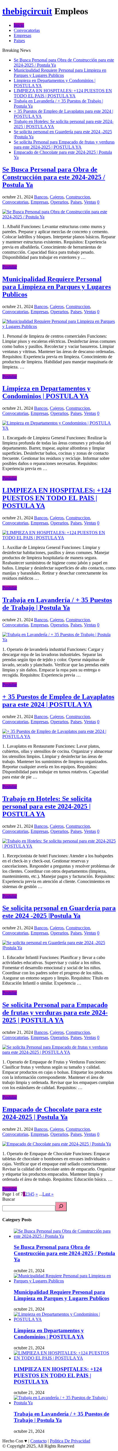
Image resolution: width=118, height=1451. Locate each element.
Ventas (90, 202)
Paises (19, 40)
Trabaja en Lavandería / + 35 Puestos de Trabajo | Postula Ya (57, 603)
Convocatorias (27, 30)
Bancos (41, 196)
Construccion (78, 196)
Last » (48, 1194)
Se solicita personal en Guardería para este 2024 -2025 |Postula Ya (59, 911)
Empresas (22, 35)
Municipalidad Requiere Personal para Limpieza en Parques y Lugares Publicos (60, 73)
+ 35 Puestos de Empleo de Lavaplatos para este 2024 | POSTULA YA (58, 700)
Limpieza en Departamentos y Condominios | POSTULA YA (46, 392)
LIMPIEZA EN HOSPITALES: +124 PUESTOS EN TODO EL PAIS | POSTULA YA (63, 93)
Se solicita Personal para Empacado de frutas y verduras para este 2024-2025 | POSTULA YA (64, 144)
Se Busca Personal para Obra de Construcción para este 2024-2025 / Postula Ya (53, 177)
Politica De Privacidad (70, 1440)
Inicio (19, 25)
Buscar (8, 1199)
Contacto (38, 1440)
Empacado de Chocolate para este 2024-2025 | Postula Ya (52, 1113)
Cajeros (57, 196)
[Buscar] (61, 1206)
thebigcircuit (27, 11)
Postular (9, 267)
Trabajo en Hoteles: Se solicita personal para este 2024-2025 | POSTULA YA (47, 806)
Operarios (59, 202)
